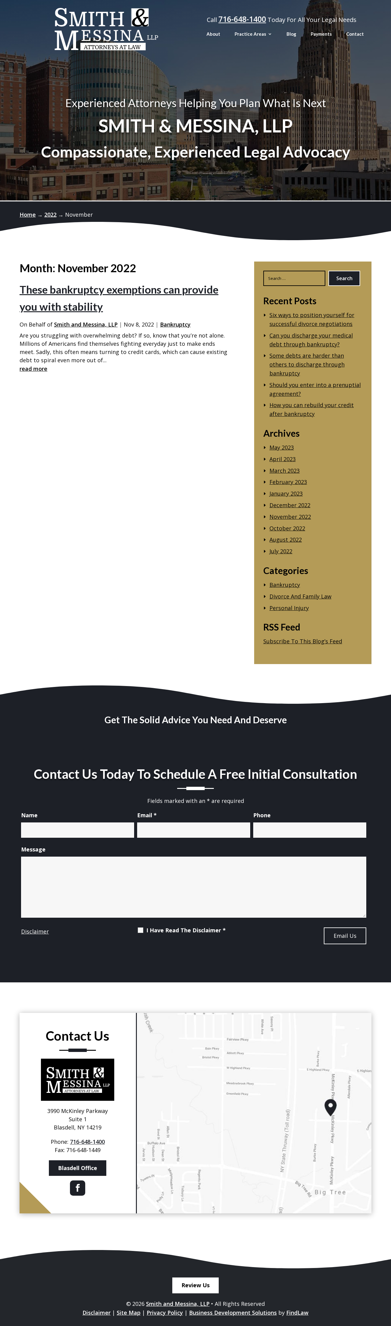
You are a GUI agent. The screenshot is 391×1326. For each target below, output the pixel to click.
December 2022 (289, 505)
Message (33, 849)
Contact (355, 34)
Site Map (129, 1312)
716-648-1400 (242, 19)
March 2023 (284, 470)
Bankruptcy (175, 324)
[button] (385, 1282)
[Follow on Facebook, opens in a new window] (77, 1188)
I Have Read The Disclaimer (186, 930)
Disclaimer (35, 931)
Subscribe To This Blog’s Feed (302, 641)
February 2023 (288, 482)
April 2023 (282, 459)
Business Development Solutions (233, 1312)
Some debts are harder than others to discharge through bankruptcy (307, 364)
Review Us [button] (195, 1285)
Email (147, 815)
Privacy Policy (165, 1312)
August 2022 (285, 539)
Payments (321, 34)
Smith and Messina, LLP (86, 324)
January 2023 (286, 493)
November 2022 (290, 516)
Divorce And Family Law (300, 596)
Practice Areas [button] (250, 34)
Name (29, 815)
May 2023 (281, 447)
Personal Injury (289, 608)
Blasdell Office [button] (77, 1168)
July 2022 (280, 551)
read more (33, 368)
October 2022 (287, 528)
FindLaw (297, 1312)
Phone (262, 815)
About (213, 34)
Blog (291, 34)
